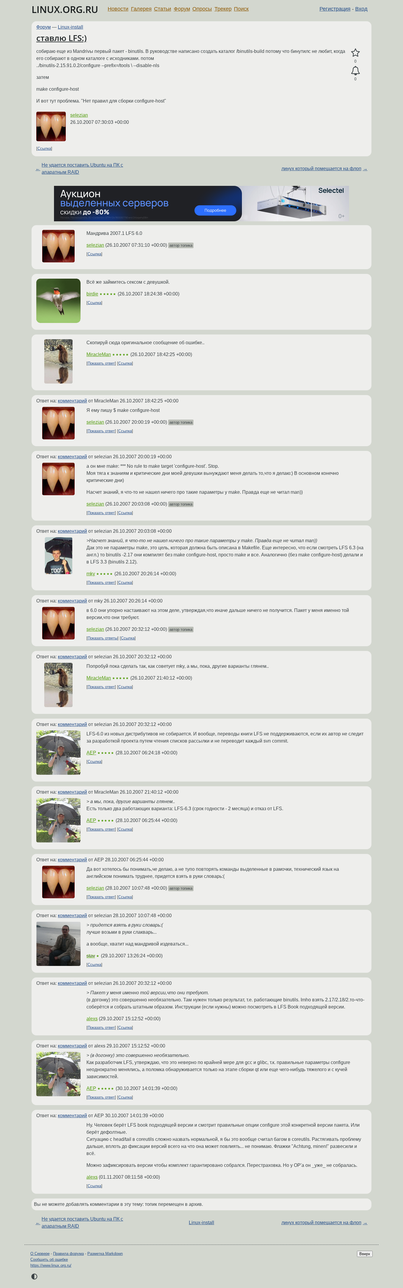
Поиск (241, 9)
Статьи (162, 9)
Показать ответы (102, 638)
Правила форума (68, 1253)
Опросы (202, 9)
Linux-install (70, 27)
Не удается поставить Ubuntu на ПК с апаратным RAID (82, 169)
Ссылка (44, 148)
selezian (79, 115)
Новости (118, 9)
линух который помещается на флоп (321, 168)
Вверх (364, 1254)
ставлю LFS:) (61, 37)
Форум (182, 9)
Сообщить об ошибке (49, 1259)
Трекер (223, 9)
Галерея (141, 9)
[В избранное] (355, 53)
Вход (361, 9)
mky (90, 573)
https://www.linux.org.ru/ (50, 1265)
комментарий (72, 400)
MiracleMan (98, 354)
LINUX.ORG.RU (65, 9)
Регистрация (335, 9)
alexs (92, 1018)
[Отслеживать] (355, 71)
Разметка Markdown (105, 1253)
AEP (91, 752)
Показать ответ (101, 363)
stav (90, 955)
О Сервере (40, 1253)
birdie (92, 293)
